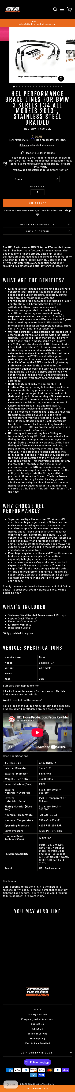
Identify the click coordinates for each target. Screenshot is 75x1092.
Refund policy (37, 1038)
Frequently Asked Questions (37, 1019)
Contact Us (37, 1023)
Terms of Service (37, 1033)
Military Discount (37, 1014)
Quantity (37, 186)
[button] (37, 1088)
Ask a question (37, 231)
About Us (37, 1028)
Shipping (24, 145)
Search (37, 1009)
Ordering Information (37, 224)
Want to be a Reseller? (37, 1043)
